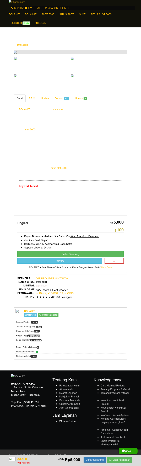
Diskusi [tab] (61, 98)
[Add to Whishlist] (114, 261)
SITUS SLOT (66, 14)
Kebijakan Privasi (69, 396)
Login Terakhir (28, 340)
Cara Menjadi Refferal (113, 385)
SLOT (82, 14)
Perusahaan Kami (69, 385)
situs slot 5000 (59, 168)
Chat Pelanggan (49, 314)
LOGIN (42, 23)
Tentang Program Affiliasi (115, 393)
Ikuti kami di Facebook (113, 437)
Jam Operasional (69, 407)
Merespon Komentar (26, 351)
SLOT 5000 (48, 14)
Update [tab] (45, 98)
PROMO (63, 8)
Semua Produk (26, 322)
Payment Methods (69, 400)
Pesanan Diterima (27, 331)
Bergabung (28, 335)
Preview (60, 260)
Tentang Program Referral (115, 389)
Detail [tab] (20, 98)
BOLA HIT (30, 14)
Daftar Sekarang (70, 254)
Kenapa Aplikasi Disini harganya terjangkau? (113, 420)
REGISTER (19, 23)
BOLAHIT (14, 14)
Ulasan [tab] (80, 98)
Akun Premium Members (84, 236)
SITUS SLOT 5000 (101, 14)
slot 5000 (30, 129)
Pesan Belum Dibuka (27, 347)
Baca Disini (106, 267)
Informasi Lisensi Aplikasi (115, 415)
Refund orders (26, 356)
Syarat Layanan (68, 393)
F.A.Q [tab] (32, 98)
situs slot (58, 109)
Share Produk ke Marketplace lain (110, 442)
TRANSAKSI (49, 8)
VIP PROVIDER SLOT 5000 (52, 278)
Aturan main (66, 389)
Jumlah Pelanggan (28, 326)
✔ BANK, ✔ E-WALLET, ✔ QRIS (55, 293)
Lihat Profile (30, 314)
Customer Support (69, 404)
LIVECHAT (33, 8)
